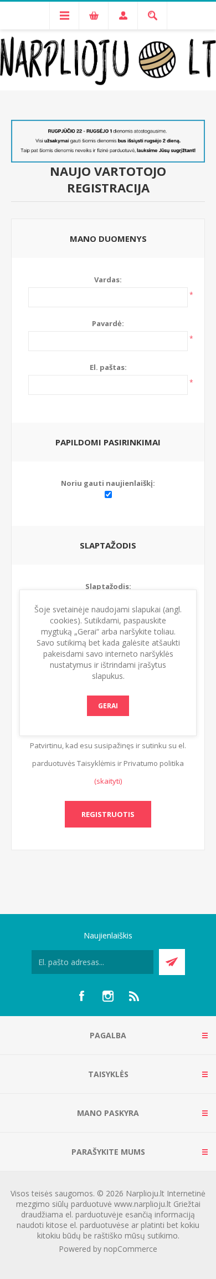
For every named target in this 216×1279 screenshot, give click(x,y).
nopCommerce (130, 1249)
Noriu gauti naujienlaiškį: (108, 483)
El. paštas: (108, 367)
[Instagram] (108, 996)
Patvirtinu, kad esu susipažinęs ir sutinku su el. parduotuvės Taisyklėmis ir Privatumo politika (108, 754)
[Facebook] (81, 996)
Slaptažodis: (108, 586)
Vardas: (108, 280)
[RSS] (134, 996)
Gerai (108, 705)
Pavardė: (108, 323)
